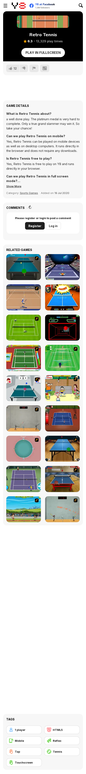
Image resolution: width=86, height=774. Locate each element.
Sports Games (29, 193)
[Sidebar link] (5, 5)
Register (34, 226)
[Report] (34, 68)
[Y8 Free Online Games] (19, 6)
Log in (53, 226)
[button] (13, 186)
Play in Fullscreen (43, 52)
